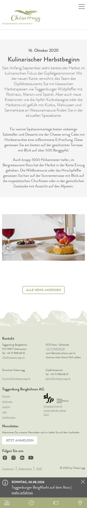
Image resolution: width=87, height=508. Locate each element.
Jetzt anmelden (20, 440)
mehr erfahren (22, 492)
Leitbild (6, 407)
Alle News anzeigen (43, 289)
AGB (39, 469)
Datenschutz (25, 469)
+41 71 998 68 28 (55, 349)
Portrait (6, 396)
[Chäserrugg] (21, 17)
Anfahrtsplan (8, 417)
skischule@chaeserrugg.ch (16, 378)
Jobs (4, 412)
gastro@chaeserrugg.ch (58, 378)
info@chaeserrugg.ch (13, 357)
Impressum (8, 469)
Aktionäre (7, 401)
